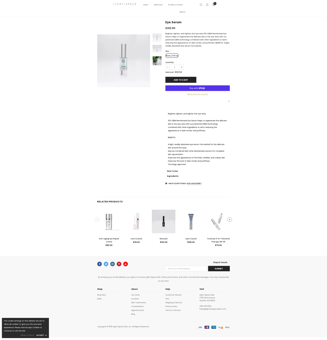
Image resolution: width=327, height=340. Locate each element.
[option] (123, 60)
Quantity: (169, 62)
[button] (197, 107)
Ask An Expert (194, 183)
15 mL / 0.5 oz (172, 55)
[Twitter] (106, 264)
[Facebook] (99, 264)
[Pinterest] (119, 264)
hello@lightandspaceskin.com (213, 309)
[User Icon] (207, 4)
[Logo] (125, 3)
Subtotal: (169, 72)
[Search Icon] (201, 4)
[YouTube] (125, 264)
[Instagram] (112, 264)
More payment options (197, 94)
